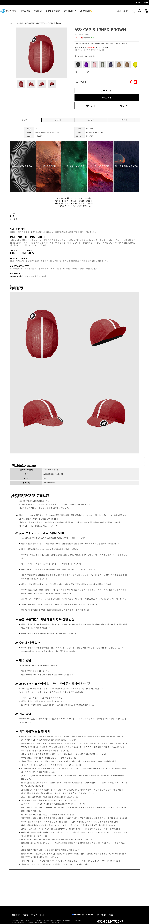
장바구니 (90, 105)
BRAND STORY (53, 11)
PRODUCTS (25, 11)
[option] (41, 53)
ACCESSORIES (45, 23)
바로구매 (106, 97)
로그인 (119, 11)
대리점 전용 (138, 2)
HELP (42, 915)
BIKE (26, 23)
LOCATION (85, 11)
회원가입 (126, 11)
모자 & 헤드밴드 (56, 23)
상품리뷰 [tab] (58, 120)
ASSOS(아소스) (34, 23)
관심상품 (123, 105)
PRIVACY (34, 915)
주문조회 (146, 2)
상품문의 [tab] (91, 120)
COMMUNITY (70, 11)
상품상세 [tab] (25, 120)
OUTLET (38, 11)
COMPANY (16, 915)
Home (12, 23)
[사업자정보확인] (77, 921)
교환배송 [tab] (124, 120)
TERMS (25, 915)
